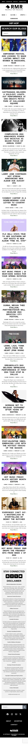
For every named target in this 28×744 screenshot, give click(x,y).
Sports (22, 15)
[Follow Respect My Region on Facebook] (8, 576)
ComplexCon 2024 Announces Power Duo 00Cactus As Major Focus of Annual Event (14, 138)
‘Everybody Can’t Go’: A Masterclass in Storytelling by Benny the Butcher (14, 515)
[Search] (24, 33)
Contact (14, 724)
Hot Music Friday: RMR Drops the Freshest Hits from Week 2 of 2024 (14, 551)
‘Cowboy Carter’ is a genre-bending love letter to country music (14, 201)
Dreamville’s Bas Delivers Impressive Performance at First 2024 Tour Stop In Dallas (14, 369)
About (8, 721)
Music (3, 15)
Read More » (14, 73)
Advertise (18, 721)
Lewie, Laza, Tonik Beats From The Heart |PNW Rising (14, 348)
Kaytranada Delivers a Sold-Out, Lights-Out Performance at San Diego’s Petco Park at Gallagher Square (14, 97)
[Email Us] (20, 576)
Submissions (14, 18)
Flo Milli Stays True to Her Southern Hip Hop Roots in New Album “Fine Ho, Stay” (14, 237)
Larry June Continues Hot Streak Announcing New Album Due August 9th (14, 178)
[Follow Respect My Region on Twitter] (16, 576)
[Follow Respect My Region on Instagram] (12, 576)
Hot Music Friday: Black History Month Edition (14, 479)
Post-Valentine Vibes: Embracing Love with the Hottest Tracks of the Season (14, 444)
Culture (12, 15)
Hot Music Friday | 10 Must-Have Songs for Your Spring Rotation (14, 274)
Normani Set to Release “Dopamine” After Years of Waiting (14, 408)
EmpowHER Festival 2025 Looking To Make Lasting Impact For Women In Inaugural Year (14, 58)
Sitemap (14, 735)
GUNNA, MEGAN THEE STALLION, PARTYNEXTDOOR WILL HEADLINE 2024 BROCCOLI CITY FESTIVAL (14, 311)
